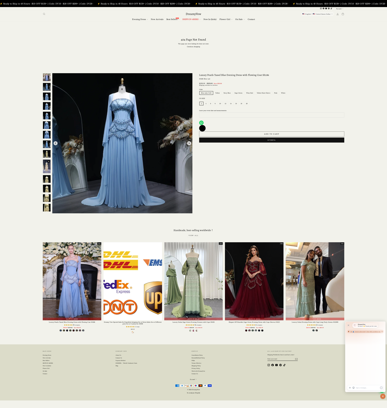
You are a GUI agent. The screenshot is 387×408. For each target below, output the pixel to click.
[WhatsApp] (201, 123)
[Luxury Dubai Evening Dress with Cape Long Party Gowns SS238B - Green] (313, 330)
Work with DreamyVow (198, 371)
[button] (317, 14)
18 (241, 103)
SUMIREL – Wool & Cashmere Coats (126, 363)
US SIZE (202, 98)
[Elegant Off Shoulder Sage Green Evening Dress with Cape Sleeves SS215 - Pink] (249, 330)
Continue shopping (193, 46)
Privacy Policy (196, 368)
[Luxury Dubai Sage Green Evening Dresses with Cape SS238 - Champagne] (197, 330)
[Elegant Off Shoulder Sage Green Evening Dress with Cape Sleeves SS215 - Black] (262, 330)
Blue (206, 93)
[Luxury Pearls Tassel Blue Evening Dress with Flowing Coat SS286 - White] (83, 330)
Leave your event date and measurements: (213, 110)
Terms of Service (196, 363)
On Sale (45, 371)
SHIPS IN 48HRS (48, 363)
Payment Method (120, 360)
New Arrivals (47, 358)
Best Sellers (46, 360)
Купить (272, 140)
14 (231, 103)
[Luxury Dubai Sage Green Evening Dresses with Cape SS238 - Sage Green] (190, 330)
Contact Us (119, 358)
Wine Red (249, 93)
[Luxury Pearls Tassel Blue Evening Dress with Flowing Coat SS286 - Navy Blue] (67, 330)
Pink (275, 93)
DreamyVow (193, 14)
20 (247, 103)
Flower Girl (46, 368)
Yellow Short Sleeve (263, 93)
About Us (118, 355)
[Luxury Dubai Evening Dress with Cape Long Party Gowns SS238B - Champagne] (316, 330)
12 (225, 103)
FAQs (193, 360)
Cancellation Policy (197, 355)
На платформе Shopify (193, 393)
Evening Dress (47, 355)
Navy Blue (227, 93)
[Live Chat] (202, 128)
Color (201, 89)
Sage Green (238, 93)
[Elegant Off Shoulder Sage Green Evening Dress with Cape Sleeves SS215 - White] (256, 330)
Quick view (133, 318)
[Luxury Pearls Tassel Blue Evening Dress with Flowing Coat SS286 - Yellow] (64, 330)
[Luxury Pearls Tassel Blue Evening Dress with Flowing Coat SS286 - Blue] (60, 330)
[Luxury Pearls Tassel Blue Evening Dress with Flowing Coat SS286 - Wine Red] (73, 330)
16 (236, 103)
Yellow (217, 93)
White (283, 93)
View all (194, 235)
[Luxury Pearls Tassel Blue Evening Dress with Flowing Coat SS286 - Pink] (80, 330)
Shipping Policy (196, 366)
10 (220, 103)
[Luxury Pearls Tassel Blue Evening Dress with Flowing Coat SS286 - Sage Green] (70, 330)
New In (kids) (47, 366)
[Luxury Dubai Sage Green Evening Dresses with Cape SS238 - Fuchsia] (193, 330)
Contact (45, 374)
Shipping (201, 85)
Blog (117, 366)
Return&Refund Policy (198, 358)
